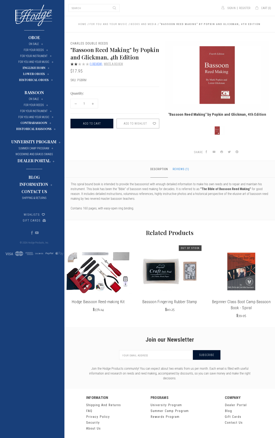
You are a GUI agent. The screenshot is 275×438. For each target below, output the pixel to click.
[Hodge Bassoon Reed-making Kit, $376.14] (98, 271)
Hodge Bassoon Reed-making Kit (98, 301)
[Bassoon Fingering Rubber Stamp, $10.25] (169, 271)
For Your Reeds (34, 50)
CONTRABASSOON (34, 123)
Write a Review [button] (113, 64)
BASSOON (34, 92)
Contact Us (34, 191)
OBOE (34, 37)
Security (93, 422)
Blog (34, 177)
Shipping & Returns (34, 198)
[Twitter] (229, 152)
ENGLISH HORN (34, 68)
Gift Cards (32, 220)
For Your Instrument (34, 56)
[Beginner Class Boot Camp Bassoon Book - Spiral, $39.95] (241, 271)
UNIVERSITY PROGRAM (33, 141)
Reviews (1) (181, 169)
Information (34, 184)
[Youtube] (36, 232)
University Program (166, 405)
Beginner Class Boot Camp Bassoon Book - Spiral (241, 304)
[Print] (221, 152)
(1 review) (96, 64)
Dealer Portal (236, 405)
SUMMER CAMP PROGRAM (34, 148)
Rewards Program (165, 417)
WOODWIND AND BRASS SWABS (34, 154)
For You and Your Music (33, 61)
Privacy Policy (98, 417)
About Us (93, 428)
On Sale (34, 44)
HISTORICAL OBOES (34, 80)
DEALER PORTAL (34, 160)
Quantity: (77, 93)
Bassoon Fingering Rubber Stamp (169, 301)
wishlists (32, 214)
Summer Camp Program (170, 411)
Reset (154, 93)
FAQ (89, 411)
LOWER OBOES (34, 74)
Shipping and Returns (103, 405)
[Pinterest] (237, 152)
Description (159, 169)
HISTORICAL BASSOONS (34, 129)
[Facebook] (31, 232)
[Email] (214, 152)
